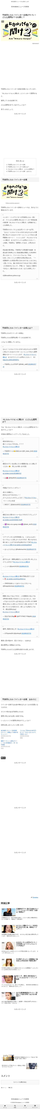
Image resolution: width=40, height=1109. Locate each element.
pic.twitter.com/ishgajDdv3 (23, 545)
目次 (17, 161)
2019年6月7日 (21, 478)
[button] (36, 501)
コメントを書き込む (20, 1082)
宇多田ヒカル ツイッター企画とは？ (18, 167)
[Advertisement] (20, 65)
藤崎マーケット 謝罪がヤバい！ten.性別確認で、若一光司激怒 (9, 742)
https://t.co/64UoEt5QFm (11, 360)
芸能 (4, 757)
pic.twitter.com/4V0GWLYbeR (12, 520)
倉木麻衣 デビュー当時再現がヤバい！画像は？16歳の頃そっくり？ (9, 732)
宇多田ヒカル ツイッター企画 (16, 164)
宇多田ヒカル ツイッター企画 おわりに (20, 171)
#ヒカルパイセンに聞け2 (11, 446)
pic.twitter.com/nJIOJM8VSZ (12, 473)
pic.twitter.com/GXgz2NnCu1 (16, 579)
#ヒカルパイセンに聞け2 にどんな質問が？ (21, 169)
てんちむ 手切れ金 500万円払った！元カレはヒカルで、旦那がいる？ (28, 732)
